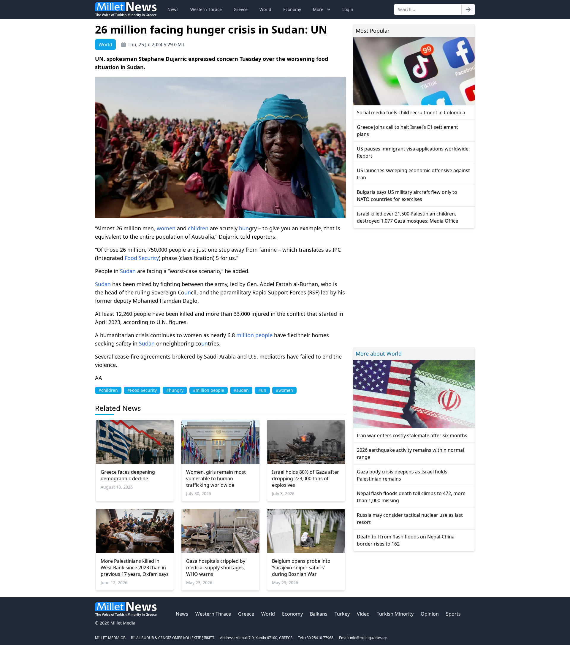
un (245, 228)
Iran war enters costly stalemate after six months (412, 435)
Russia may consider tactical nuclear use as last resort (410, 518)
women (166, 228)
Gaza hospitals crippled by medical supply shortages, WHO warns (215, 567)
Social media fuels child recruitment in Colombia (411, 112)
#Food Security (142, 390)
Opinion (430, 614)
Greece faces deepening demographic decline (128, 475)
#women (284, 390)
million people (254, 335)
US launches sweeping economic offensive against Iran (413, 174)
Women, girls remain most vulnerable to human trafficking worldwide (216, 478)
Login (347, 9)
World (265, 9)
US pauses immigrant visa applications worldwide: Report (413, 152)
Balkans (318, 614)
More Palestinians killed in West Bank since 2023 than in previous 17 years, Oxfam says (135, 567)
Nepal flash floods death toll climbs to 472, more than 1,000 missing (411, 497)
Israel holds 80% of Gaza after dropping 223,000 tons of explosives (305, 478)
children (198, 228)
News (172, 9)
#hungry (174, 390)
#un (262, 390)
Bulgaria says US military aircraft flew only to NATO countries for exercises (407, 195)
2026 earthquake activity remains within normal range (410, 453)
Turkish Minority (395, 614)
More (318, 9)
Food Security (142, 258)
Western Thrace (206, 9)
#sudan (241, 390)
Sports (453, 614)
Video (363, 614)
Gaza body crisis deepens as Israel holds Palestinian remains (402, 475)
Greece (241, 9)
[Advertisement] (414, 286)
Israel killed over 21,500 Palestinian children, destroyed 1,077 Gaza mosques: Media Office (407, 217)
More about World (379, 353)
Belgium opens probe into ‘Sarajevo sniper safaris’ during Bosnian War (301, 567)
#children (108, 390)
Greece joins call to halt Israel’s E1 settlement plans (407, 130)
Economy (292, 9)
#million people (208, 390)
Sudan (128, 271)
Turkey (342, 614)
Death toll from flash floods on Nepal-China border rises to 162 (406, 540)
